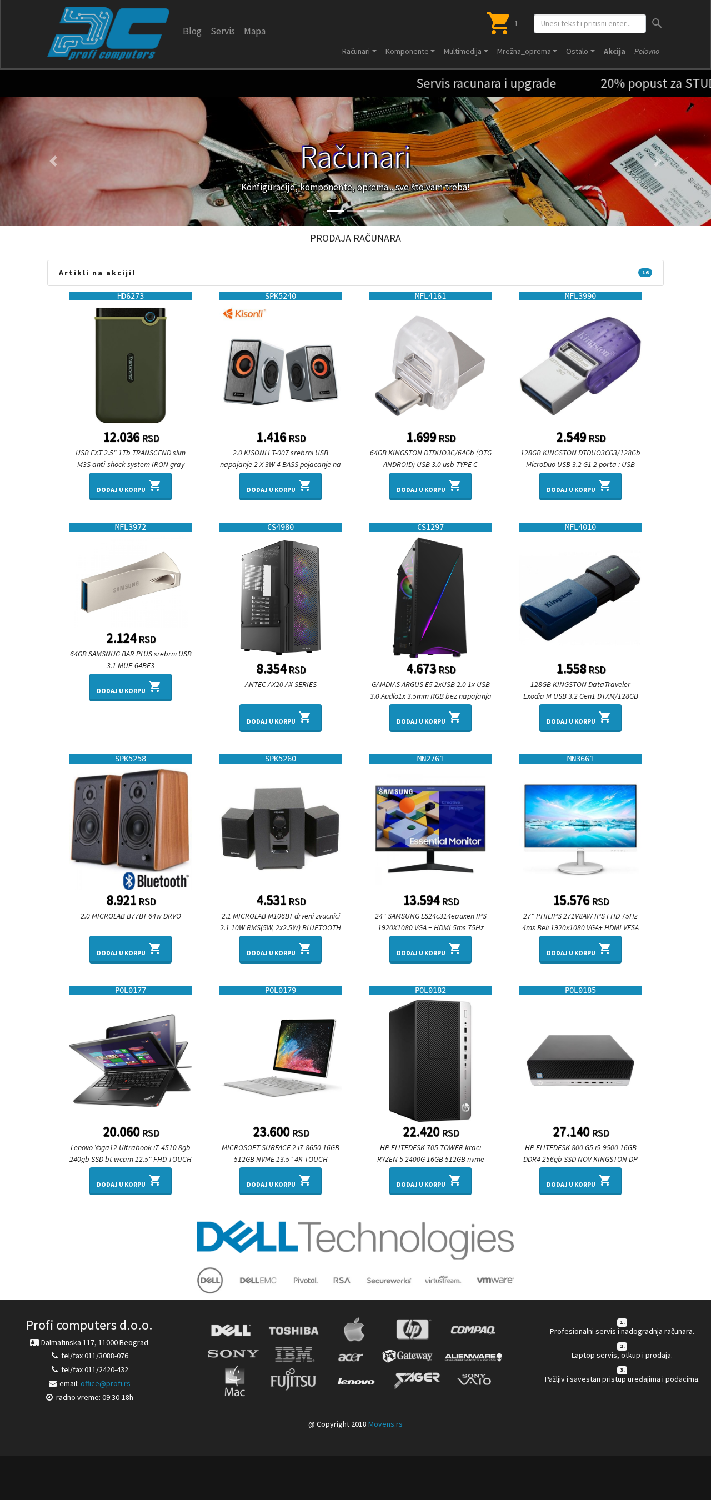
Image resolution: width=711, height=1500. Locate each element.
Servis (223, 31)
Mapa (255, 31)
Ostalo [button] (577, 51)
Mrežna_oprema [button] (524, 51)
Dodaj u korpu (129, 486)
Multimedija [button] (463, 51)
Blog (192, 31)
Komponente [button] (407, 51)
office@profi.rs (106, 1383)
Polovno (646, 51)
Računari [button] (356, 51)
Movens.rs (385, 1424)
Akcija (614, 51)
